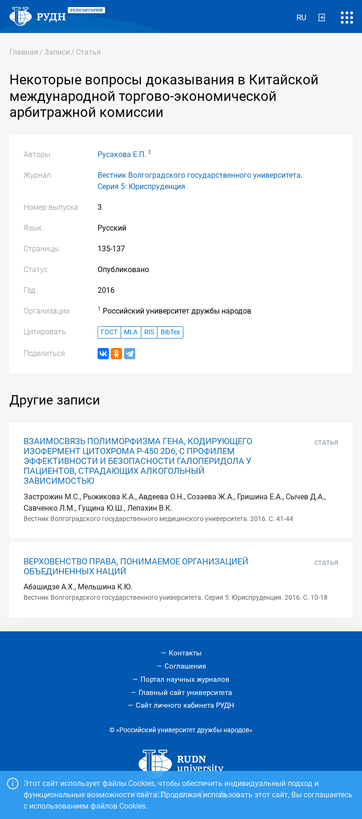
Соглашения (185, 666)
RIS (149, 332)
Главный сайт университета (185, 692)
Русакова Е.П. (122, 154)
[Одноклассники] (116, 353)
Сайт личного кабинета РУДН (185, 705)
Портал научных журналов (185, 679)
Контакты (185, 653)
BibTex (170, 332)
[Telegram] (129, 353)
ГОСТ (109, 332)
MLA (131, 332)
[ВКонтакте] (103, 353)
